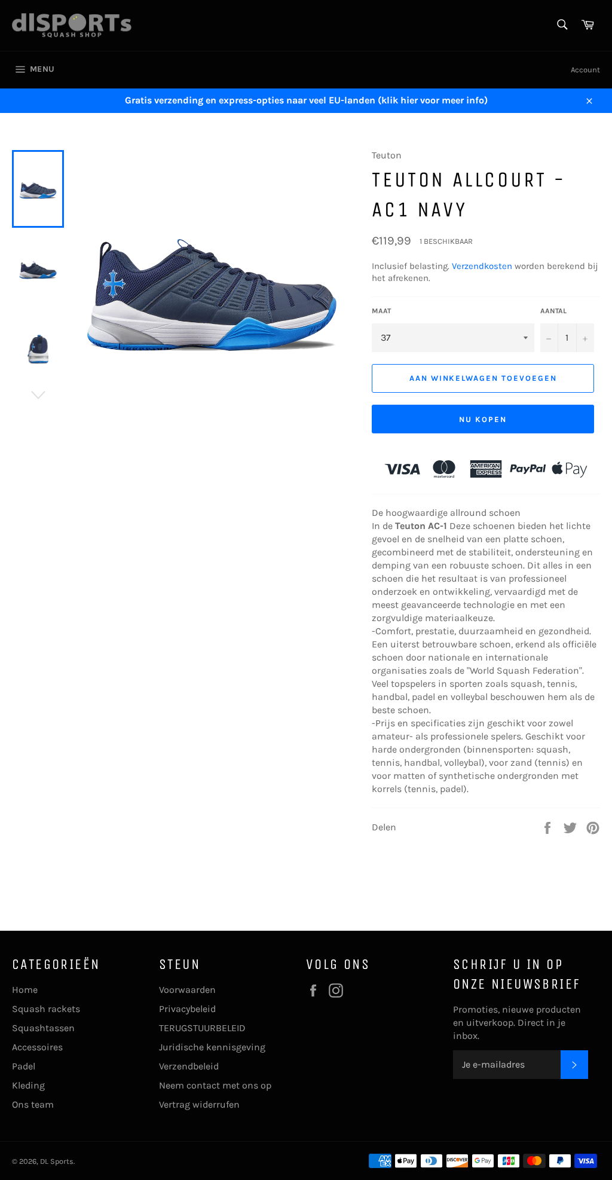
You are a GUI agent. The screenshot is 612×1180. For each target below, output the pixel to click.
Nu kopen (483, 419)
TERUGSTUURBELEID (202, 1028)
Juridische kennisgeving (212, 1047)
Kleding (28, 1085)
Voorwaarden (187, 989)
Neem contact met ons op (215, 1085)
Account (585, 69)
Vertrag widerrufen (199, 1104)
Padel (23, 1066)
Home (25, 989)
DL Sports (57, 1161)
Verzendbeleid (189, 1066)
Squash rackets (46, 1008)
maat (381, 311)
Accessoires (37, 1047)
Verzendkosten (482, 266)
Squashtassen (43, 1028)
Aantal (553, 311)
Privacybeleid (187, 1008)
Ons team (33, 1104)
